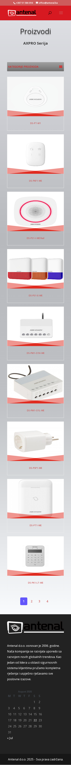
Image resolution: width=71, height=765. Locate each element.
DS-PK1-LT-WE (35, 582)
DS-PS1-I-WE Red (35, 238)
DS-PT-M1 (35, 123)
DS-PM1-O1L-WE (35, 410)
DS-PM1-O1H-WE (35, 353)
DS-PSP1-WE (35, 468)
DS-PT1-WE (36, 525)
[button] (23, 66)
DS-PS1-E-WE (35, 295)
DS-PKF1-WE (35, 180)
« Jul (10, 738)
